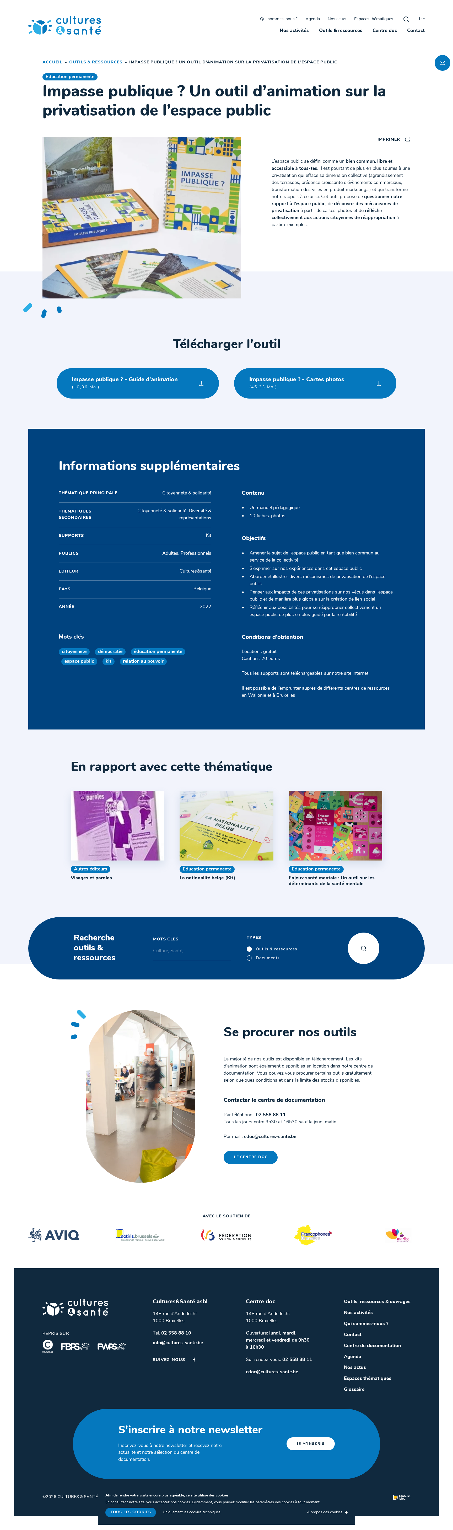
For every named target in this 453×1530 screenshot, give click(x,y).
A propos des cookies (324, 1512)
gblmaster (406, 19)
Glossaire (354, 1389)
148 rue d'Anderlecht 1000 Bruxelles (175, 1317)
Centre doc (385, 31)
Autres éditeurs (90, 869)
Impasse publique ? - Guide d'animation (125, 383)
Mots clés (166, 939)
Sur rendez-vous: (279, 1360)
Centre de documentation (372, 1346)
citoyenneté (74, 652)
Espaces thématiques (373, 19)
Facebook (194, 1360)
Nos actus (337, 19)
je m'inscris (311, 1444)
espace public (79, 661)
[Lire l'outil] (117, 826)
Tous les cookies (131, 1512)
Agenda (312, 19)
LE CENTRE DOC (250, 1157)
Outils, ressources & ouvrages (377, 1302)
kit (108, 661)
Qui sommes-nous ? (279, 19)
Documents (268, 958)
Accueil (52, 62)
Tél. (172, 1333)
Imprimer (389, 140)
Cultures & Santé (75, 1307)
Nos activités (294, 31)
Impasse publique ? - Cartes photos (296, 383)
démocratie (110, 652)
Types (254, 938)
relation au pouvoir (143, 661)
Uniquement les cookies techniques (191, 1512)
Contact (416, 31)
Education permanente (70, 77)
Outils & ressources (340, 31)
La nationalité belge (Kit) (207, 878)
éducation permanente (158, 652)
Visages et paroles (91, 878)
